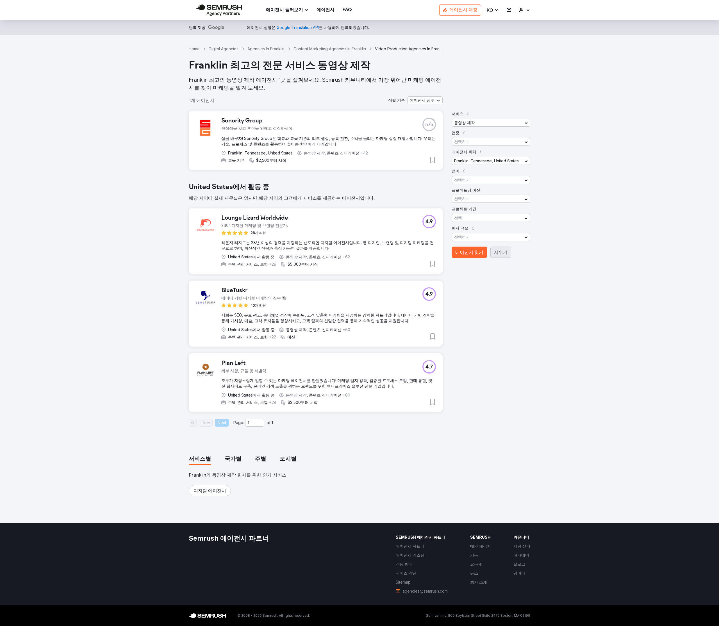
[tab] (200, 459)
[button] (493, 10)
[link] (326, 10)
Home (194, 48)
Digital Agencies (223, 48)
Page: (238, 422)
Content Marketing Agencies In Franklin (329, 48)
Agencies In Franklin (266, 48)
